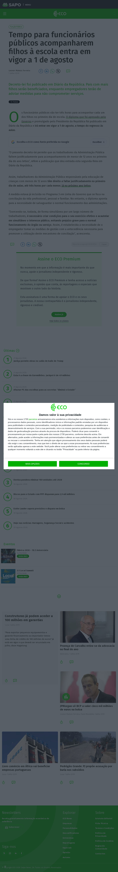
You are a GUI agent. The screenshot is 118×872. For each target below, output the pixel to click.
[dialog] (59, 436)
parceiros (33, 419)
